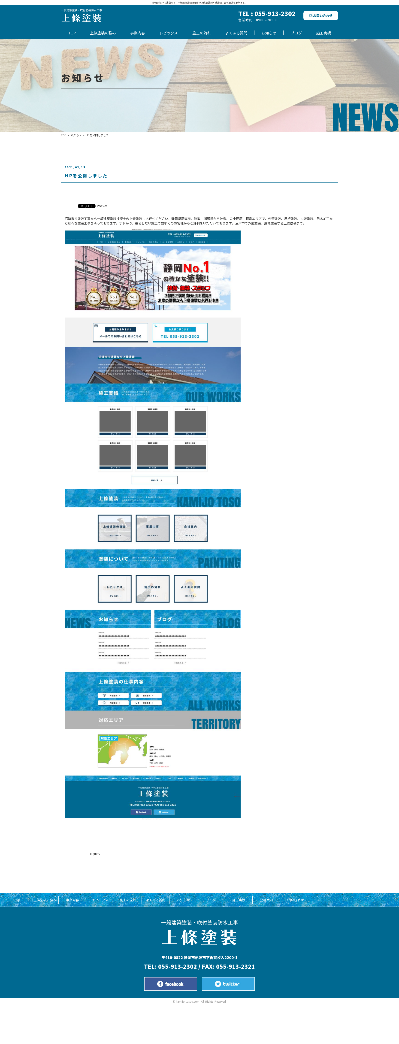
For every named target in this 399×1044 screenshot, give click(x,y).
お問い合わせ (322, 15)
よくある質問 (236, 33)
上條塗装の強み (103, 33)
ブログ (296, 33)
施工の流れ (201, 33)
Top (72, 33)
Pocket (102, 205)
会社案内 (266, 900)
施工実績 (323, 33)
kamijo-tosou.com (188, 1001)
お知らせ (269, 33)
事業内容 (137, 33)
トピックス (168, 33)
